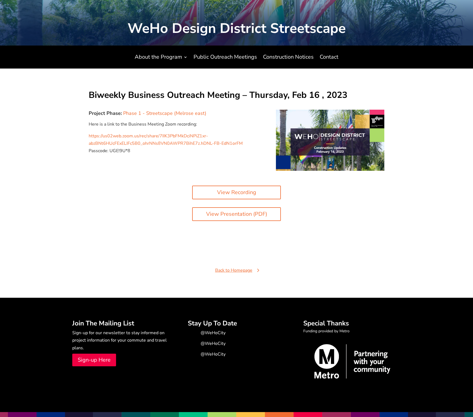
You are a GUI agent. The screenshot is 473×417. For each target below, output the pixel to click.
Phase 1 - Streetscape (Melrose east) (164, 113)
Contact (329, 58)
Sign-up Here (94, 360)
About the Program (158, 58)
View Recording (236, 192)
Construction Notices (288, 58)
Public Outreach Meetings (225, 58)
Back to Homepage (233, 270)
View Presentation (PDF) (236, 214)
